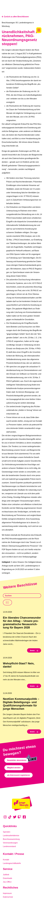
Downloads (7, 878)
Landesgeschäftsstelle (12, 863)
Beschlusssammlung (11, 839)
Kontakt (6, 860)
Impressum (7, 893)
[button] (38, 30)
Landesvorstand (9, 846)
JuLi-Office (7, 882)
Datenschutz (8, 897)
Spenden (6, 832)
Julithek (6, 875)
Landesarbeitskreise (11, 835)
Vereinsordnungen (10, 843)
